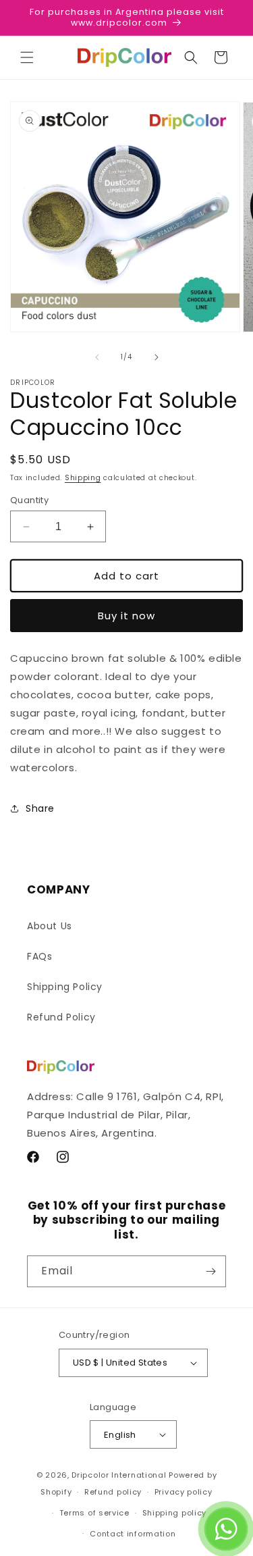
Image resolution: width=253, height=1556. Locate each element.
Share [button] (40, 808)
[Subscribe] (210, 1271)
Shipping (83, 478)
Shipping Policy (65, 986)
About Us (49, 926)
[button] (27, 57)
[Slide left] (97, 357)
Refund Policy (61, 1017)
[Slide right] (156, 357)
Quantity (29, 500)
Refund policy (113, 1491)
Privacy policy (183, 1491)
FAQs (39, 956)
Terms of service (94, 1512)
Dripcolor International (119, 1475)
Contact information (132, 1533)
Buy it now (126, 615)
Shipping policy (174, 1512)
